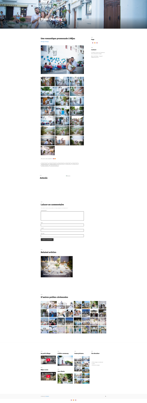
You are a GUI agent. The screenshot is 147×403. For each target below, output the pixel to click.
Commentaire (44, 210)
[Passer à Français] (97, 43)
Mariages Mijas (68, 163)
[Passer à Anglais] (53, 158)
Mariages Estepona (45, 163)
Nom (42, 222)
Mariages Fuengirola (53, 163)
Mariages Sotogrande (45, 165)
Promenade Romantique (54, 165)
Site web (42, 233)
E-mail (42, 228)
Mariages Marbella (61, 163)
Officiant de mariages (96, 365)
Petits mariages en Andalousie (97, 362)
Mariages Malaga (45, 41)
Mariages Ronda (75, 163)
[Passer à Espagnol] (55, 158)
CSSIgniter (47, 396)
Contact (93, 363)
